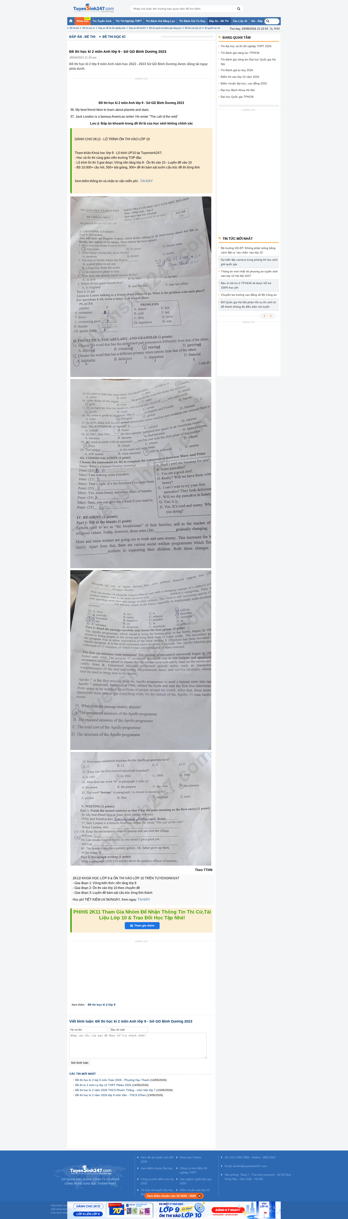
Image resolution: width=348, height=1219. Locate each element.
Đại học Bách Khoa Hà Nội (238, 90)
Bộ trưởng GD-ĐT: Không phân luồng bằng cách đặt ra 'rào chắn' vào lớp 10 (248, 250)
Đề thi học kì (89, 28)
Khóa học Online (190, 1157)
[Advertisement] (142, 90)
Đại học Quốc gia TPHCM (237, 96)
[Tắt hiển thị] (200, 1196)
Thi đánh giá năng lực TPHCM (240, 52)
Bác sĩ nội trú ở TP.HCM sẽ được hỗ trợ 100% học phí (246, 285)
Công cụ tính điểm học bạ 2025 (157, 1181)
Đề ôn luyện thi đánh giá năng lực (165, 28)
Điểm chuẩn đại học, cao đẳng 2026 (244, 83)
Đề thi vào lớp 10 (193, 28)
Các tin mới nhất (82, 1073)
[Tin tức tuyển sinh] (93, 8)
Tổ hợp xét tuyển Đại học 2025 (157, 1192)
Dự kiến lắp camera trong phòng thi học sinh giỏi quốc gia (249, 262)
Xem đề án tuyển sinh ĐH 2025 (157, 1159)
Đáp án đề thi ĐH (137, 28)
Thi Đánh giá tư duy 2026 (237, 70)
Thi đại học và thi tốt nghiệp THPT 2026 (246, 46)
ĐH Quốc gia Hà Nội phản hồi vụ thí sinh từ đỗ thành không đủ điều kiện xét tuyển (248, 304)
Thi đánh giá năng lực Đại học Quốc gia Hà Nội (248, 62)
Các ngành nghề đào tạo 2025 (195, 1181)
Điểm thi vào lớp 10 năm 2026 (240, 76)
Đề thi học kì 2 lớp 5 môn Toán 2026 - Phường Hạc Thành (112, 1080)
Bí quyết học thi (212, 28)
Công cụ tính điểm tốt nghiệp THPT (193, 1170)
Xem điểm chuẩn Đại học (157, 1168)
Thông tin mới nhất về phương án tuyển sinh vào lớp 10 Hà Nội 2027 (249, 273)
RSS (277, 28)
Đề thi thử (74, 28)
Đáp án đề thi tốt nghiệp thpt (111, 28)
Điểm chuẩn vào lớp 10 (194, 1190)
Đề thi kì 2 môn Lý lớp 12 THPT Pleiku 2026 (103, 1085)
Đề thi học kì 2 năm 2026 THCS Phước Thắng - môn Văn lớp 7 (115, 1090)
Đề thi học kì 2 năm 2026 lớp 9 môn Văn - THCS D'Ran (110, 1095)
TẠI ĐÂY (146, 181)
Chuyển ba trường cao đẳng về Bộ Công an (249, 294)
